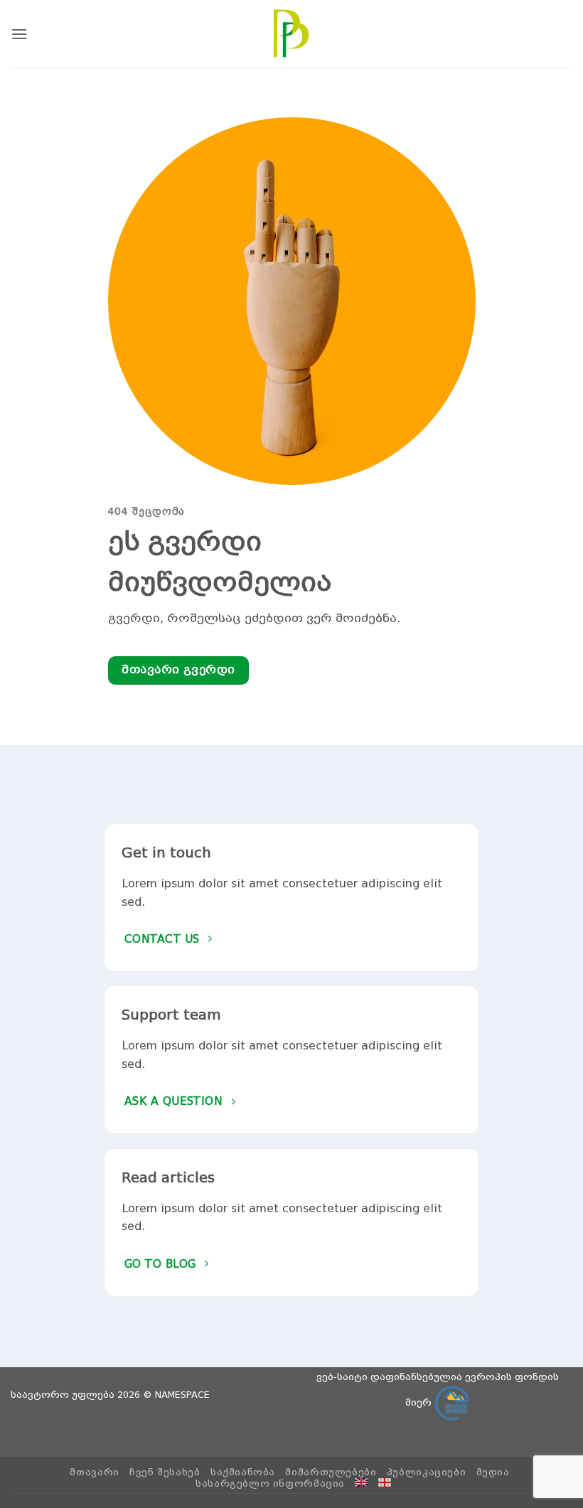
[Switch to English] (361, 1482)
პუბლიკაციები (426, 1472)
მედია (493, 1472)
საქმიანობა (242, 1472)
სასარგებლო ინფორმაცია (270, 1484)
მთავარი (94, 1472)
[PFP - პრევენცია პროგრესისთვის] (291, 33)
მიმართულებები (330, 1472)
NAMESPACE (182, 1394)
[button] (19, 33)
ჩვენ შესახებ (164, 1472)
